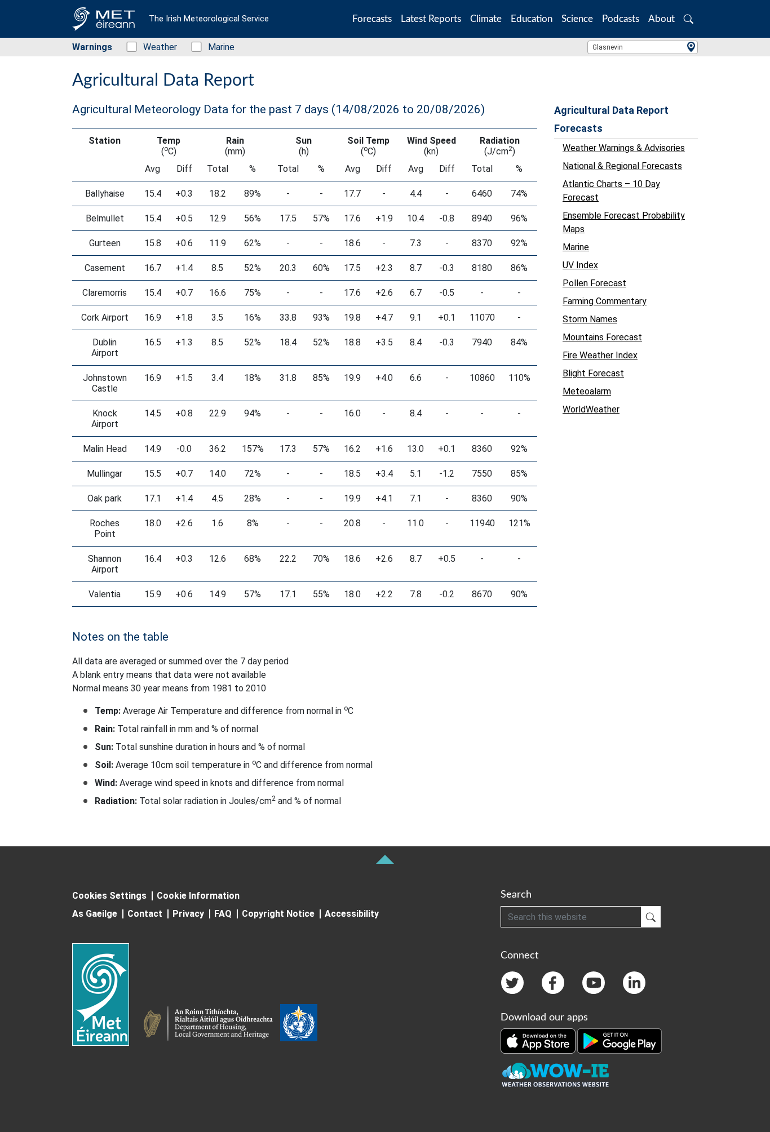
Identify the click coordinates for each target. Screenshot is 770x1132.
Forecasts (578, 128)
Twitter (512, 982)
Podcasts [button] (620, 19)
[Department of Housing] (211, 1025)
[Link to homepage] (107, 994)
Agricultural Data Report (611, 110)
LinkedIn (634, 982)
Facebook (553, 982)
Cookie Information (198, 895)
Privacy (188, 913)
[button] (688, 19)
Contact (144, 913)
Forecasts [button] (372, 19)
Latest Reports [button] (431, 19)
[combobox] (642, 47)
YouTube (593, 982)
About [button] (661, 19)
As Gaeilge (94, 913)
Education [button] (531, 19)
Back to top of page (385, 859)
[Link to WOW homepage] (555, 1075)
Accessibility (352, 913)
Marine (215, 47)
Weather (154, 47)
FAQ (223, 913)
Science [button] (577, 19)
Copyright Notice (278, 913)
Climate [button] (486, 19)
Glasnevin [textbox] (607, 47)
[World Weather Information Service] (298, 1025)
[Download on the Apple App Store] (539, 1040)
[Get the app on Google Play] (619, 1040)
